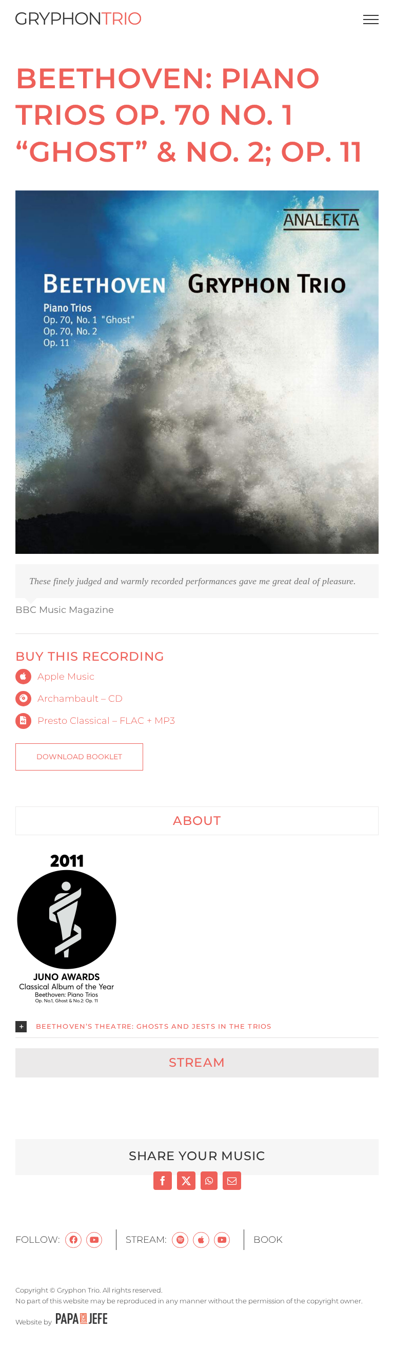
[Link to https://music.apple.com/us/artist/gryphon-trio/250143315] (201, 1240)
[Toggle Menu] (371, 19)
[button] (197, 1026)
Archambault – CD (80, 698)
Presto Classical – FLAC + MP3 (106, 720)
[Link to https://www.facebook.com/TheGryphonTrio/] (73, 1240)
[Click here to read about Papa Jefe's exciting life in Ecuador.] (80, 1322)
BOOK (268, 1239)
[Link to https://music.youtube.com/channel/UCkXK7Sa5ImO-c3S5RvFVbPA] (222, 1240)
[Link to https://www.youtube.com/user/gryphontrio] (94, 1240)
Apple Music (65, 676)
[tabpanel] (197, 944)
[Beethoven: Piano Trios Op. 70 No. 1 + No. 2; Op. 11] (197, 195)
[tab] (197, 820)
